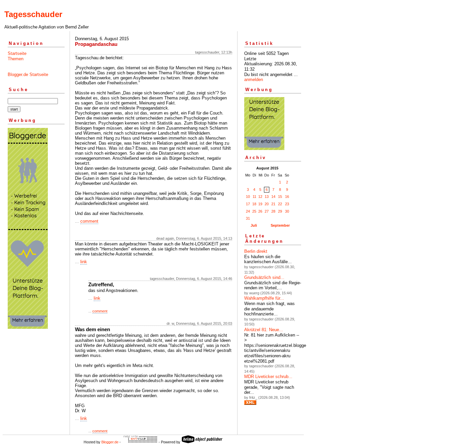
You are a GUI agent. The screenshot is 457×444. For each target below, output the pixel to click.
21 (273, 204)
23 (287, 204)
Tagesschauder (33, 14)
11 (254, 197)
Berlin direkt (255, 251)
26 (260, 211)
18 (254, 204)
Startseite (17, 53)
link (83, 261)
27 (267, 211)
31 (248, 218)
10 (248, 197)
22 (280, 204)
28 (273, 211)
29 (280, 211)
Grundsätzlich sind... (264, 277)
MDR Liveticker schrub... (268, 376)
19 (260, 204)
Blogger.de (109, 442)
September (280, 225)
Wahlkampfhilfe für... (264, 298)
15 (280, 197)
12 (260, 197)
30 (287, 211)
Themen (15, 58)
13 (267, 197)
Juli (254, 225)
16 (287, 197)
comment (89, 221)
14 (273, 197)
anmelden (253, 79)
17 (248, 204)
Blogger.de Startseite (28, 74)
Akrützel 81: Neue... (263, 329)
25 (254, 211)
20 (267, 204)
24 (248, 211)
